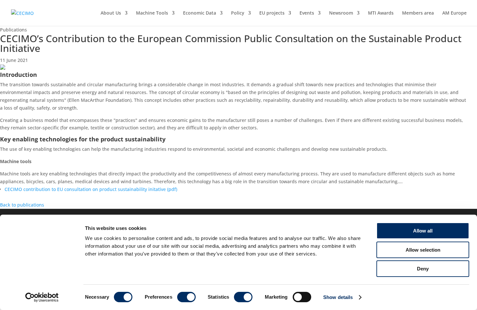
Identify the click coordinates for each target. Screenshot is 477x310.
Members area (418, 13)
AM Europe (454, 13)
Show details (338, 297)
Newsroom (341, 13)
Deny (423, 268)
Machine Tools (152, 13)
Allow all (423, 230)
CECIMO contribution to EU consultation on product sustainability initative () (91, 189)
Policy (237, 13)
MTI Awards (381, 13)
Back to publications (22, 205)
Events (307, 13)
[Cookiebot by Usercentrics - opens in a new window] (42, 297)
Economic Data (199, 13)
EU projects (272, 13)
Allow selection (423, 250)
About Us (111, 13)
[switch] (186, 297)
